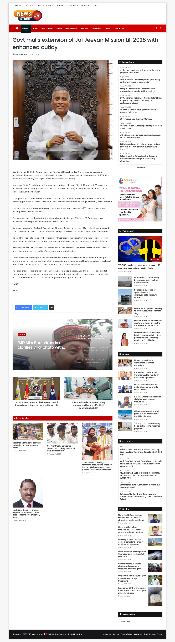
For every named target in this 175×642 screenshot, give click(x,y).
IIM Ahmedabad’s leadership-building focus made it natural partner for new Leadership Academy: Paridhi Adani (147, 336)
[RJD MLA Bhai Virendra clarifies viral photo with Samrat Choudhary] (125, 402)
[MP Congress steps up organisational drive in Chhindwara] (125, 363)
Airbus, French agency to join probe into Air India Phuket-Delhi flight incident (147, 414)
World (35, 28)
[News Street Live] (28, 15)
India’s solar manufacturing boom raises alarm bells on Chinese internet (146, 280)
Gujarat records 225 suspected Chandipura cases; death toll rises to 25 (132, 554)
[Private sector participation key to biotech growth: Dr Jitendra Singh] (125, 310)
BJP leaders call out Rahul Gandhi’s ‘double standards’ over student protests (146, 375)
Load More (140, 167)
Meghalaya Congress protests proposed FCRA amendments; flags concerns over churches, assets (26, 514)
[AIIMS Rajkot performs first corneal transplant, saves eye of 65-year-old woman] (155, 542)
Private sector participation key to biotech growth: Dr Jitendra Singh (148, 311)
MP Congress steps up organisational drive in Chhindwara (144, 362)
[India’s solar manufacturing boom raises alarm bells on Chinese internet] (125, 281)
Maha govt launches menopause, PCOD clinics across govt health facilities (130, 529)
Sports (59, 28)
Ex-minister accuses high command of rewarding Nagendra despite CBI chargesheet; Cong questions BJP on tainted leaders (97, 466)
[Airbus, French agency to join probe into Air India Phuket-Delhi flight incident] (125, 414)
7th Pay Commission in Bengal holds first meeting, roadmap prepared (147, 426)
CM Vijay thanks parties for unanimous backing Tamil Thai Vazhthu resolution (61, 448)
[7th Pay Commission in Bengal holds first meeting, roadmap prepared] (125, 426)
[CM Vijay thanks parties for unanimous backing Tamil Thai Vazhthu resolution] (62, 433)
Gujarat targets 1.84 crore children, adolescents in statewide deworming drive (130, 566)
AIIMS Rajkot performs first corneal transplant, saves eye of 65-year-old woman (131, 542)
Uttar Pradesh (47, 28)
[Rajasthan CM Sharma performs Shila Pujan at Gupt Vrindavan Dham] (28, 431)
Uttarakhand (119, 28)
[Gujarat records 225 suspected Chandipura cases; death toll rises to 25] (155, 555)
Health (107, 28)
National (25, 28)
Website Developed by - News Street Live (65, 634)
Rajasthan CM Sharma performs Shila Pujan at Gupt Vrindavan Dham (27, 445)
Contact (49, 5)
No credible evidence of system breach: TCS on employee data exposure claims (145, 294)
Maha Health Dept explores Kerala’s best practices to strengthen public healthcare (131, 517)
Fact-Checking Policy (89, 5)
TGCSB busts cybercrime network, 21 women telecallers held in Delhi (139, 267)
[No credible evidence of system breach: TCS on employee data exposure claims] (125, 297)
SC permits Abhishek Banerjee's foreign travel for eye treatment (132, 578)
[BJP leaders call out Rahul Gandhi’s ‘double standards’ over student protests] (125, 375)
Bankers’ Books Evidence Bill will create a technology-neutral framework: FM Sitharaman (148, 323)
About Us (40, 5)
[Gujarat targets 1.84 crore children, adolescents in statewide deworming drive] (155, 567)
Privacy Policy (61, 5)
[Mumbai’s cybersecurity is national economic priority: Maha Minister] (125, 388)
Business (84, 28)
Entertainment (71, 28)
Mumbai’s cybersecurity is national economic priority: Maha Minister (146, 387)
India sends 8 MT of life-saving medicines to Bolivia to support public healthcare (132, 590)
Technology (96, 28)
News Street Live (20, 54)
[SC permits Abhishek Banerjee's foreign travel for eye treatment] (155, 580)
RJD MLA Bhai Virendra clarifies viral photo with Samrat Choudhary (40, 345)
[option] (62, 344)
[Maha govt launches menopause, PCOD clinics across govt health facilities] (155, 531)
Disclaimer (73, 5)
